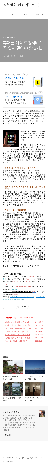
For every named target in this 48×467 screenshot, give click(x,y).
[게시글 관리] (14, 307)
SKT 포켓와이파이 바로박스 (16, 96)
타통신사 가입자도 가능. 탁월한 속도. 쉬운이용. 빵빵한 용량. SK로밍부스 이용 (16, 101)
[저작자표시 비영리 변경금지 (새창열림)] (32, 307)
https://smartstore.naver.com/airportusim (21, 93)
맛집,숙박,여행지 (12, 317)
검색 (37, 5)
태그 (13, 14)
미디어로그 (25, 14)
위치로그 (39, 14)
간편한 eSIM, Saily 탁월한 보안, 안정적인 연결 (16, 78)
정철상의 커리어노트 (19, 5)
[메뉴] (43, 5)
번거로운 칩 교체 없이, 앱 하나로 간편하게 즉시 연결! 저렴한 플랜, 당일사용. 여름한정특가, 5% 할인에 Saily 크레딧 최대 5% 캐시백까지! (16, 83)
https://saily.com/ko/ (14, 74)
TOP (43, 459)
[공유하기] (11, 307)
